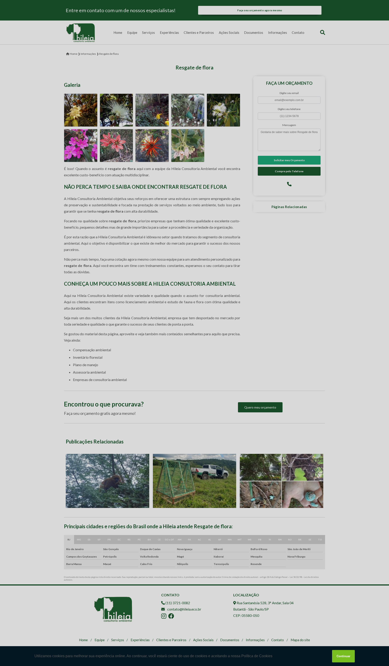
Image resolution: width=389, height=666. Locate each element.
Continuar (343, 656)
